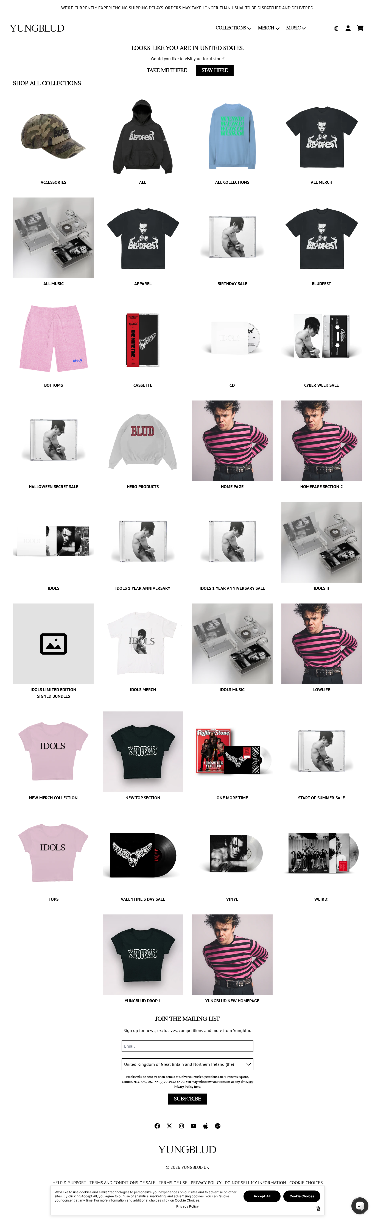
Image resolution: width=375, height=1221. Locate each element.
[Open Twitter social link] (169, 1126)
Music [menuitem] (293, 28)
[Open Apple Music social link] (206, 1126)
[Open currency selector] (336, 28)
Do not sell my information (255, 1182)
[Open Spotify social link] (218, 1126)
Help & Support (69, 1182)
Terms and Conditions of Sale (122, 1182)
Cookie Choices (306, 1182)
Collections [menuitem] (231, 28)
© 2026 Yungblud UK (187, 1167)
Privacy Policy (206, 1182)
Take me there (167, 70)
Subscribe (187, 1099)
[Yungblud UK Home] (37, 28)
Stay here (215, 70)
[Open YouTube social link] (194, 1126)
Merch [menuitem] (266, 28)
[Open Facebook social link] (157, 1126)
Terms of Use (173, 1182)
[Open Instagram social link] (181, 1126)
